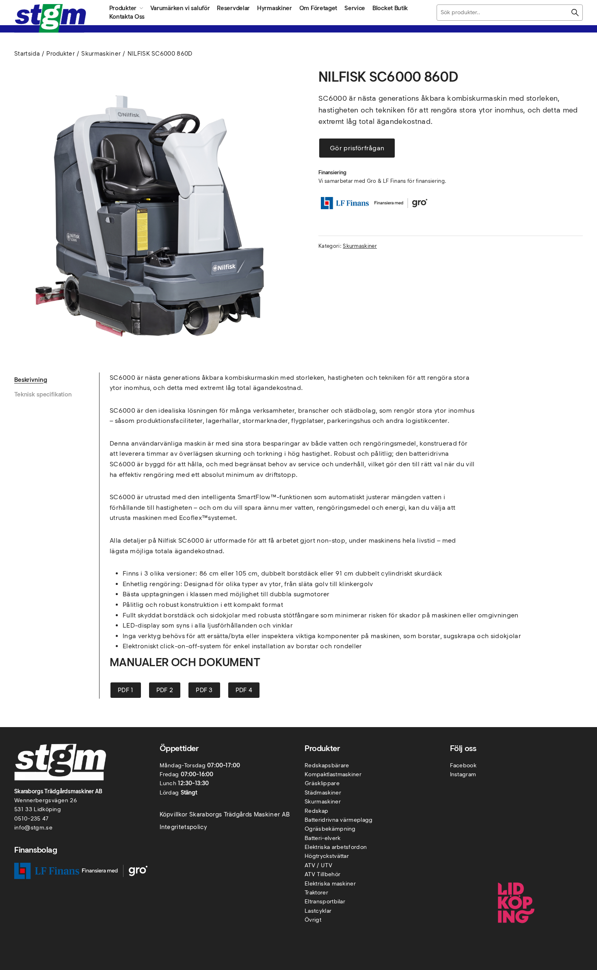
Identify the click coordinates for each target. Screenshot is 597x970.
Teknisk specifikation (43, 394)
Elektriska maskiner (330, 883)
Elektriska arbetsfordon (336, 847)
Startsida (27, 53)
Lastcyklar (318, 910)
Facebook (463, 765)
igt (317, 919)
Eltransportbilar (325, 901)
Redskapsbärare (327, 765)
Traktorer (316, 892)
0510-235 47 (31, 818)
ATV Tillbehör (322, 874)
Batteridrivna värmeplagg (339, 819)
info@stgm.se (33, 827)
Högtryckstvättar (327, 856)
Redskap (316, 811)
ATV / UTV (318, 865)
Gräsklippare (322, 783)
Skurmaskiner (101, 53)
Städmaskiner (323, 792)
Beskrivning (30, 379)
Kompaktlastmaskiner (333, 774)
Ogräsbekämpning (330, 828)
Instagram (463, 774)
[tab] (56, 379)
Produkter (60, 53)
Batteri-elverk (322, 838)
